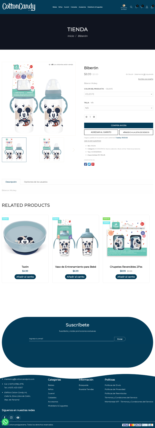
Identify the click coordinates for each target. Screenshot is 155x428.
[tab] (11, 182)
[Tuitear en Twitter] (89, 164)
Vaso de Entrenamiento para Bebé (75, 266)
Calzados (52, 397)
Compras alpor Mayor (124, 8)
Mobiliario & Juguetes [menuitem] (95, 7)
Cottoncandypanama (17, 425)
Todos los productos (133, 149)
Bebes (51, 385)
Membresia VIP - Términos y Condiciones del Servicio (129, 402)
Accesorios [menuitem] (82, 7)
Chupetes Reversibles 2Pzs (126, 266)
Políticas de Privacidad (115, 389)
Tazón (25, 266)
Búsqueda (83, 385)
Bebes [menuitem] (55, 7)
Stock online (121, 149)
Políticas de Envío (113, 385)
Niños (50, 389)
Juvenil (51, 393)
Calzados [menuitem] (74, 7)
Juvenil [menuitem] (66, 7)
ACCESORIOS (100, 149)
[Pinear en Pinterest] (92, 164)
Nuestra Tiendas (86, 389)
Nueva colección (111, 149)
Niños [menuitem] (60, 7)
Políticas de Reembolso (116, 393)
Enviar (120, 339)
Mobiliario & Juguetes (58, 406)
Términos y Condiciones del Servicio (121, 397)
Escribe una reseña (145, 79)
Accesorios (53, 402)
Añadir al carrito (25, 277)
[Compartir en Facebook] (85, 164)
